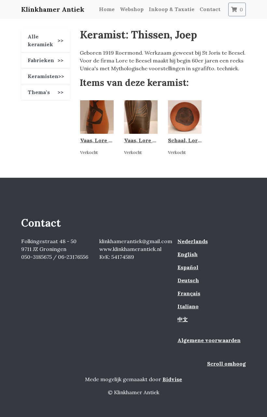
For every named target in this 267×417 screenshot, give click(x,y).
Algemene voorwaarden (209, 340)
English (187, 254)
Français (188, 293)
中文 (182, 319)
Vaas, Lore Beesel (102, 140)
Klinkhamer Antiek (52, 9)
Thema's (45, 92)
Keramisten (46, 76)
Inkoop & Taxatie (171, 9)
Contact (210, 9)
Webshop (132, 9)
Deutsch (188, 280)
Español (187, 267)
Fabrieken (45, 60)
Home (107, 9)
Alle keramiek (45, 40)
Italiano (188, 306)
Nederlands (192, 241)
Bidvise (172, 379)
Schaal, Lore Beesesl (194, 140)
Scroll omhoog (226, 363)
